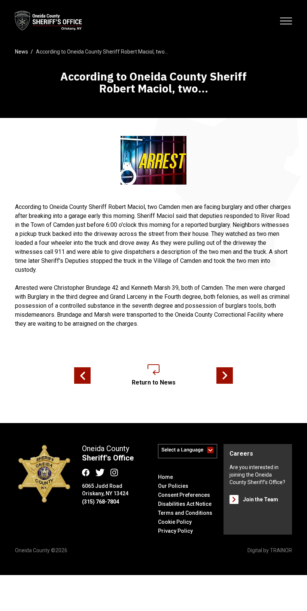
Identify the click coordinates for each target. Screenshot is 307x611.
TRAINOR (281, 550)
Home (165, 477)
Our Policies (173, 486)
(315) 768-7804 (100, 502)
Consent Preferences (184, 495)
